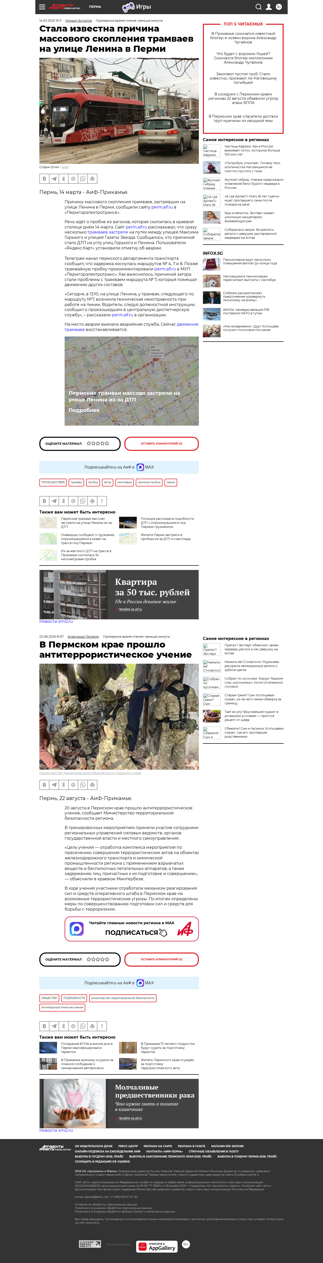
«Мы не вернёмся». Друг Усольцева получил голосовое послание (251, 328)
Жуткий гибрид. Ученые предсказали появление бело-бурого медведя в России (254, 184)
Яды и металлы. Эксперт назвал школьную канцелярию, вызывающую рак (249, 217)
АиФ (65, 167)
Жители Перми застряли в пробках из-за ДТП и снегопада (166, 537)
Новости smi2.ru (56, 621)
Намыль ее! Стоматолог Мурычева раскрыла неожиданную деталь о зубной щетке (252, 666)
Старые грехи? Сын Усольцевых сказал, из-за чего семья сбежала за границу (253, 699)
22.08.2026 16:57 (51, 636)
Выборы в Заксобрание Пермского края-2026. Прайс (170, 1156)
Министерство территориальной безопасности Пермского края (90, 773)
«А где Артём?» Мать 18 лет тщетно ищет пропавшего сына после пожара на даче (252, 200)
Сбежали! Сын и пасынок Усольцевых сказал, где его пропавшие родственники (254, 732)
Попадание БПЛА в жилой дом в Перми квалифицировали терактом (87, 1048)
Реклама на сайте (158, 1146)
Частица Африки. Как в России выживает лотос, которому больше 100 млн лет (252, 150)
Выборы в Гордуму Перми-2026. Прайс (247, 1156)
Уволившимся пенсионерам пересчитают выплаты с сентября (249, 278)
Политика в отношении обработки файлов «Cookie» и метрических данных (125, 1211)
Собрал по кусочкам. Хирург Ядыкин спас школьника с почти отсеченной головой (254, 682)
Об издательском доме (94, 1146)
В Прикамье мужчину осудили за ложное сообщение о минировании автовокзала (87, 1064)
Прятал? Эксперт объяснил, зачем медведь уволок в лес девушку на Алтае (251, 649)
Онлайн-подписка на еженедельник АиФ (108, 1151)
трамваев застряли (108, 232)
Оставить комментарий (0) (161, 443)
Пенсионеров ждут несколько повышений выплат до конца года (250, 261)
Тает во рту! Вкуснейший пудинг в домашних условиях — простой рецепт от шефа (251, 716)
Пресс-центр (128, 1146)
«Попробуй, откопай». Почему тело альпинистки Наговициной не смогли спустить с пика (252, 167)
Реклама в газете (191, 1146)
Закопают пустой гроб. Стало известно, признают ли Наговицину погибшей (243, 78)
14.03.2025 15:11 (50, 20)
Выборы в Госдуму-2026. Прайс (99, 1156)
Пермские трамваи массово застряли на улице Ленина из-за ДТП (124, 396)
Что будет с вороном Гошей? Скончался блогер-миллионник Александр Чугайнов (243, 58)
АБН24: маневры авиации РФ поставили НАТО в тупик (246, 311)
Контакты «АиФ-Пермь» (164, 1151)
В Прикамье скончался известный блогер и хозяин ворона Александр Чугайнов (243, 38)
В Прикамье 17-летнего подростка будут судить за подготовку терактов (168, 1048)
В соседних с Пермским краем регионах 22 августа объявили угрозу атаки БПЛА (243, 98)
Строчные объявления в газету (214, 1151)
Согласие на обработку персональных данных (106, 1204)
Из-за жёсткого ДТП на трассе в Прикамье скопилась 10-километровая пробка (86, 555)
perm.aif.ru (162, 207)
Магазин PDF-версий (227, 1146)
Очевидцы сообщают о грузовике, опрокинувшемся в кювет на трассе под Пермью (88, 539)
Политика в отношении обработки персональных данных (113, 1208)
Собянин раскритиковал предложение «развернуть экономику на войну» (244, 296)
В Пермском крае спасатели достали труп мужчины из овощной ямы (243, 118)
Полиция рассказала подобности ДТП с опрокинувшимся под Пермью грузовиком (167, 523)
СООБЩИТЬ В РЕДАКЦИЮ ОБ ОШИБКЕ (102, 1161)
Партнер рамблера (118, 1244)
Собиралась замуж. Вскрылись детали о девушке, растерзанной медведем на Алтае (251, 234)
